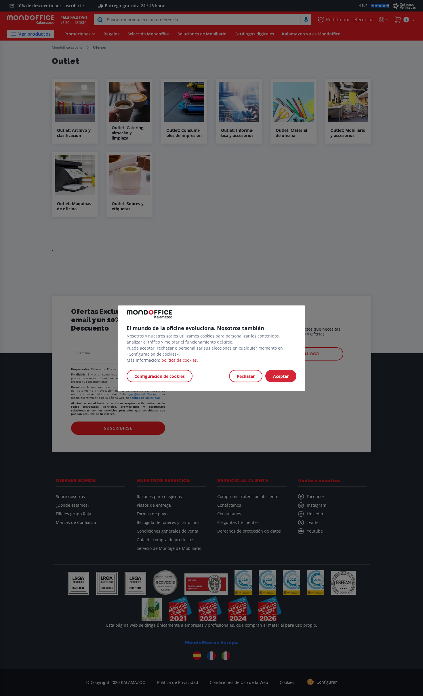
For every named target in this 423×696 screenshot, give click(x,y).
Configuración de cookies (159, 376)
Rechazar (246, 376)
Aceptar (281, 376)
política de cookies (179, 360)
